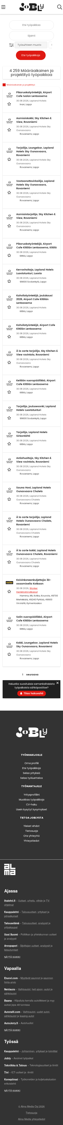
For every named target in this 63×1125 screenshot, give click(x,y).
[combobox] (31, 25)
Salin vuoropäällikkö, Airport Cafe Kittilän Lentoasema (34, 618)
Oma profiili (31, 763)
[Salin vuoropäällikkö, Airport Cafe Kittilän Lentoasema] (9, 619)
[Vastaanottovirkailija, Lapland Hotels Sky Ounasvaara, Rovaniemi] (9, 183)
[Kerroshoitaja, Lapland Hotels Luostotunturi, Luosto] (9, 272)
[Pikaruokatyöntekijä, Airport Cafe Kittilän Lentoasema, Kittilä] (9, 246)
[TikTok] (37, 744)
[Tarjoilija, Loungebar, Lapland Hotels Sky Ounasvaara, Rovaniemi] (9, 150)
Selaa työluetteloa (31, 778)
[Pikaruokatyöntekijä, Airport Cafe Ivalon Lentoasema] (9, 95)
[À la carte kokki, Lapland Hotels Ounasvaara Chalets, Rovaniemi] (9, 553)
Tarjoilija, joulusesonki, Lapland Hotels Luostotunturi (36, 408)
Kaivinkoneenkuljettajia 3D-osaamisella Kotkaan (33, 582)
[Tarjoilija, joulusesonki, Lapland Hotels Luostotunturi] (9, 409)
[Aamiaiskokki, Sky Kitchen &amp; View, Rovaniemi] (9, 120)
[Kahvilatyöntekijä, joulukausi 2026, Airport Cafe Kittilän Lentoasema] (9, 298)
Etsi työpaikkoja (31, 768)
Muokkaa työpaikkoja (31, 799)
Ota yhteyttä (31, 836)
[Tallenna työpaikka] (9, 104)
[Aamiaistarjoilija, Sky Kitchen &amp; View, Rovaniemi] (9, 216)
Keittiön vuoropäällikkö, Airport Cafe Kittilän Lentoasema (35, 382)
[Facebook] (20, 744)
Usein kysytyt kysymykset (31, 809)
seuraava (32, 675)
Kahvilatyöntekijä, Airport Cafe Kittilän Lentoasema (35, 327)
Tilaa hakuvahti (33, 693)
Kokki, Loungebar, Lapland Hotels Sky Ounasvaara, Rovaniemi (37, 644)
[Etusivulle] (31, 7)
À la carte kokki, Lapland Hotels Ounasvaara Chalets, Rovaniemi (36, 552)
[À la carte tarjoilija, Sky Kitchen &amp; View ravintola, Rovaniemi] (9, 353)
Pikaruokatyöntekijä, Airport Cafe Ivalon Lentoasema (34, 94)
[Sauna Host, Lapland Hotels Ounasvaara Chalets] (9, 490)
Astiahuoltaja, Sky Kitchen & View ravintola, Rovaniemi (33, 460)
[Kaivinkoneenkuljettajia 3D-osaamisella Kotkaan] (9, 582)
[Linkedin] (32, 744)
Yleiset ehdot (31, 826)
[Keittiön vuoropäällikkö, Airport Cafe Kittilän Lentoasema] (9, 383)
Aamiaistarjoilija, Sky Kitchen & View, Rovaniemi (36, 216)
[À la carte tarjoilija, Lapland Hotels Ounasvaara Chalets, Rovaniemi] (9, 519)
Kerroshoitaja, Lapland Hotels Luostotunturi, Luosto (35, 271)
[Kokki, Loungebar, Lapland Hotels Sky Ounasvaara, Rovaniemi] (9, 645)
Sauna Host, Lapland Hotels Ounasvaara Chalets (33, 489)
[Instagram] (26, 744)
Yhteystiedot (31, 841)
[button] (12, 45)
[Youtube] (43, 744)
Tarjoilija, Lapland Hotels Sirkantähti (31, 434)
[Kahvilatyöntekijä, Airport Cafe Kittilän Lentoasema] (9, 327)
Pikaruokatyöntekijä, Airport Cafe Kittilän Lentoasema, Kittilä (36, 245)
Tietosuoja (31, 831)
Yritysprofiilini (32, 794)
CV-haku (31, 804)
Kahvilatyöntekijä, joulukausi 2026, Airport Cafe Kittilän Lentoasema (34, 299)
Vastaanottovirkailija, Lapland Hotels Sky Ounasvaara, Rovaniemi (35, 184)
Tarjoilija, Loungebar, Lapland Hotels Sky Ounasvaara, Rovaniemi (35, 151)
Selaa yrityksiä (31, 773)
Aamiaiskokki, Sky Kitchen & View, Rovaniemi (34, 120)
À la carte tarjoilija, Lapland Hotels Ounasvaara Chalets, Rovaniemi (34, 520)
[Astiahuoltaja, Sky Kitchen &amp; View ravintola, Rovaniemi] (9, 460)
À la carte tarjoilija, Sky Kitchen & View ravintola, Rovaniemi (37, 353)
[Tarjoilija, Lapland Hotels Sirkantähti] (9, 434)
